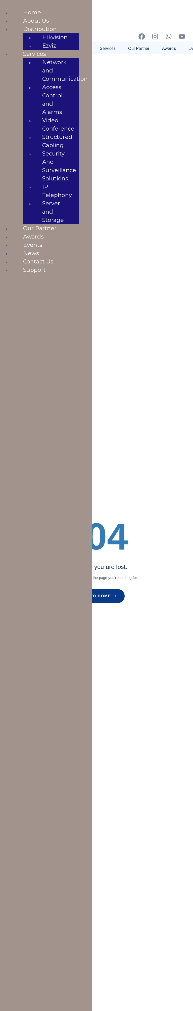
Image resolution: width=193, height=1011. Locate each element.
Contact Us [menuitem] (38, 261)
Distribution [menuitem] (40, 29)
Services (108, 48)
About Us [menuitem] (36, 20)
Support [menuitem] (34, 269)
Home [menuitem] (32, 12)
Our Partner (138, 48)
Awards (169, 48)
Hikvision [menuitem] (55, 37)
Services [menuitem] (34, 54)
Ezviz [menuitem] (49, 45)
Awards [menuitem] (33, 236)
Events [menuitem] (32, 245)
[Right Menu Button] (5, 5)
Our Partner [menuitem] (40, 228)
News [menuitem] (31, 253)
